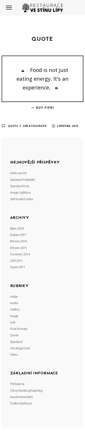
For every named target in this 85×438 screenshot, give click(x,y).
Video (14, 355)
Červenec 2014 (20, 254)
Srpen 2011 (17, 267)
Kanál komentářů (21, 397)
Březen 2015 (18, 248)
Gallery (15, 309)
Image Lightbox (20, 192)
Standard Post (19, 186)
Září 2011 (16, 261)
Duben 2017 (18, 235)
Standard (16, 342)
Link (12, 322)
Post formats (18, 329)
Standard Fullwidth (22, 180)
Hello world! (18, 173)
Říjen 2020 (17, 228)
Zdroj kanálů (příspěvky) (26, 391)
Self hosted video (21, 199)
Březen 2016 (18, 241)
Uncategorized (35, 126)
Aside (14, 297)
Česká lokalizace (21, 403)
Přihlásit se (17, 384)
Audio (14, 303)
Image (14, 316)
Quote (13, 126)
